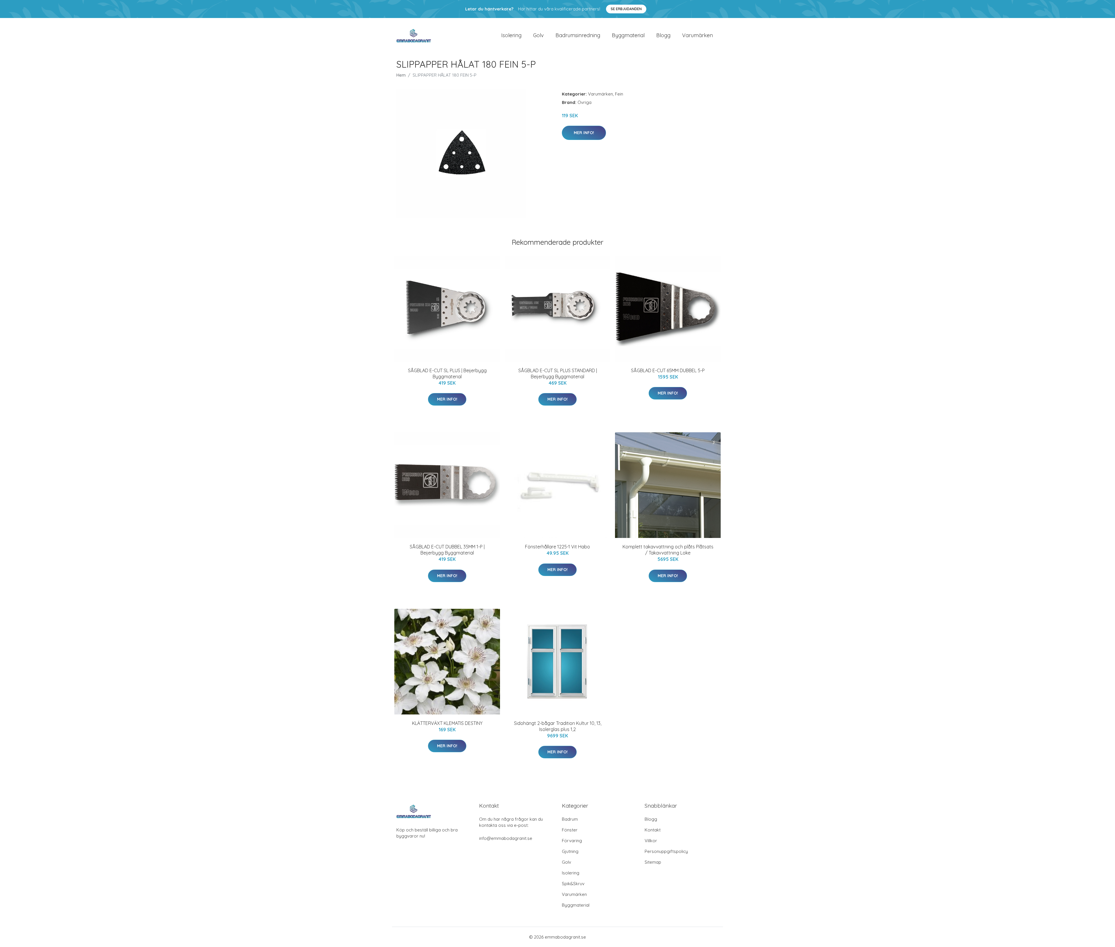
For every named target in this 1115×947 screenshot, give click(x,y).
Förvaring (572, 840)
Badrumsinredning (577, 35)
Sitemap (653, 862)
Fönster (570, 830)
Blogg (663, 35)
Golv (538, 35)
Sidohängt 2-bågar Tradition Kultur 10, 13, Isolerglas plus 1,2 (557, 726)
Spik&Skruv (573, 883)
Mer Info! (584, 132)
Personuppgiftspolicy (666, 851)
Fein (619, 94)
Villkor (651, 840)
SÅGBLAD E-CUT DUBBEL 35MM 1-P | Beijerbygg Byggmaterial (447, 550)
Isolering (511, 35)
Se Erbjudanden (626, 9)
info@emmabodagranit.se (505, 838)
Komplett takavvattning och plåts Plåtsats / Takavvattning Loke (668, 550)
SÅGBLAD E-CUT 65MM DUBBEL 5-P (668, 370)
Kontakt (653, 830)
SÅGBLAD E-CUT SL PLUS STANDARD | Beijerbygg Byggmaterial (557, 373)
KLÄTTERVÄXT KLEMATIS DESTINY (447, 723)
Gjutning (570, 851)
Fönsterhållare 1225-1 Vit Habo (557, 547)
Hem (401, 75)
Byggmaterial (628, 35)
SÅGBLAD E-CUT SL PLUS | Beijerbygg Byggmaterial (447, 373)
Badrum (570, 819)
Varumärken (697, 35)
